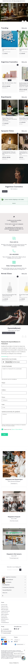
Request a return (4, 608)
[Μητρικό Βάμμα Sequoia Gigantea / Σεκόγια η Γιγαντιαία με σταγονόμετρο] (9, 113)
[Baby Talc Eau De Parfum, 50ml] (9, 77)
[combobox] (14, 8)
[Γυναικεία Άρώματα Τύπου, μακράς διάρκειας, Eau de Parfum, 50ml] (9, 147)
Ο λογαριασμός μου (5, 622)
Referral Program (4, 609)
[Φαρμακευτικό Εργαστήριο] (14, 464)
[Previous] (23, 21)
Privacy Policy (4, 616)
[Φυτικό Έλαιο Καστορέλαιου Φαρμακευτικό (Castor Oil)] (9, 289)
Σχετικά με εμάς (4, 604)
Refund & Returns (5, 619)
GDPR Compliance (5, 614)
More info (14, 203)
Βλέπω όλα (24, 28)
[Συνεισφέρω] (20, 570)
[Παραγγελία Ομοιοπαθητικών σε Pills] (9, 43)
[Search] (25, 8)
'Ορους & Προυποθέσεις (17, 429)
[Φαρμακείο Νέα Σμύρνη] (14, 539)
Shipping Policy (4, 617)
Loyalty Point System (5, 611)
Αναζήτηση (3, 620)
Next (5, 434)
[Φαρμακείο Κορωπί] (14, 501)
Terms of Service (4, 612)
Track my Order (4, 606)
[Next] (25, 21)
